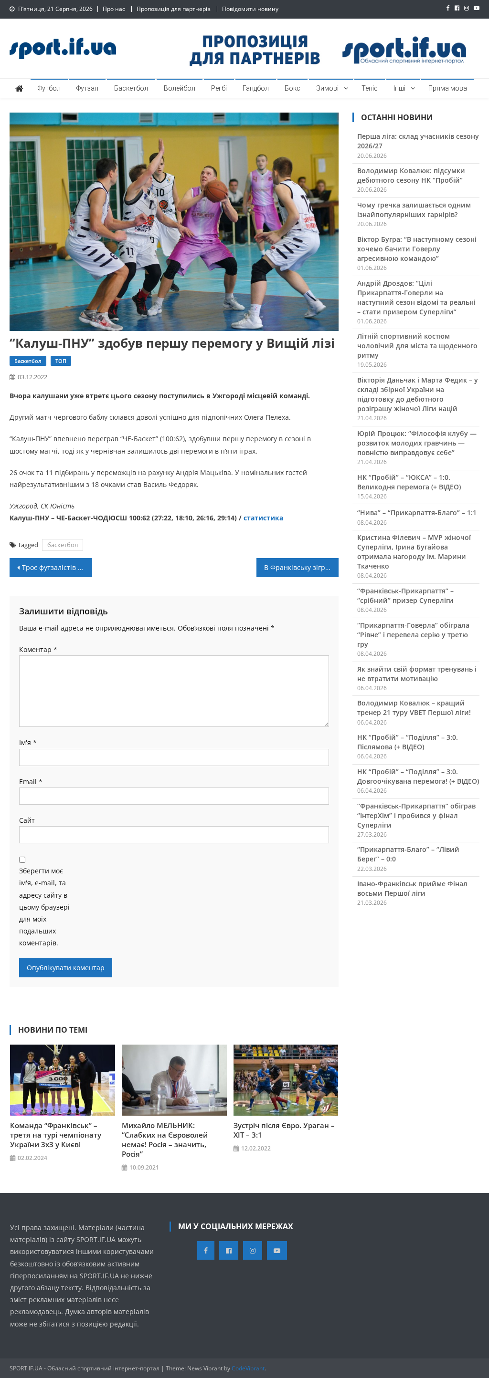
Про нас (114, 9)
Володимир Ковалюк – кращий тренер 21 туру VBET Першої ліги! (414, 707)
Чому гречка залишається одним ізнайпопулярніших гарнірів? (414, 209)
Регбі (219, 88)
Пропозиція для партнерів (174, 9)
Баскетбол (131, 88)
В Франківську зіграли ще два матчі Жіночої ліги (301, 567)
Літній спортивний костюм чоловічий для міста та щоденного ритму (417, 346)
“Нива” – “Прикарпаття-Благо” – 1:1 (417, 512)
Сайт (27, 820)
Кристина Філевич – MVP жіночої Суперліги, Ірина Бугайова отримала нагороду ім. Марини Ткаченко (414, 551)
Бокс (292, 88)
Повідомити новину (250, 9)
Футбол (49, 88)
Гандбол (256, 88)
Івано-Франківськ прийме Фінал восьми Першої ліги (412, 888)
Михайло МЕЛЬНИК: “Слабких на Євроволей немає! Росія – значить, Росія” (165, 1139)
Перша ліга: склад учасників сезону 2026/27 (418, 141)
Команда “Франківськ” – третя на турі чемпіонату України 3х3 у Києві (55, 1134)
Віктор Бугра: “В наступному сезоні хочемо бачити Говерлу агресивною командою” (417, 249)
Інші (399, 88)
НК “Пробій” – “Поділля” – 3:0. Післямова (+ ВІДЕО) (407, 742)
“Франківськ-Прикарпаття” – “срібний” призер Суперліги (405, 595)
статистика (263, 517)
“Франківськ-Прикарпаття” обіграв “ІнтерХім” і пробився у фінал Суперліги (416, 815)
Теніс (369, 88)
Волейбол (179, 88)
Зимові (327, 88)
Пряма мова (447, 88)
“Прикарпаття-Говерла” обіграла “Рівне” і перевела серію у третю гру (413, 635)
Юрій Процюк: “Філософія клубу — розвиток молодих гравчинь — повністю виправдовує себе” (417, 443)
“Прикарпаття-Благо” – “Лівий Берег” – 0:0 (408, 854)
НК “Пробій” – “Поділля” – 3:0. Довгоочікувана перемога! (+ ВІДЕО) (418, 776)
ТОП (60, 360)
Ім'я (28, 742)
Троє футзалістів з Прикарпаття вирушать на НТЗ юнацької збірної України (57, 567)
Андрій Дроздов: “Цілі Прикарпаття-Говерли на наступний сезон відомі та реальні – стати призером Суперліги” (416, 297)
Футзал (87, 88)
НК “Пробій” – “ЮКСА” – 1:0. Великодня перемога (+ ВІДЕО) (409, 482)
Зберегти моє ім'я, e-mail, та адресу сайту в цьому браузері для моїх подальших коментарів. (44, 906)
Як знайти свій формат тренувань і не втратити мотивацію (417, 673)
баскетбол (62, 544)
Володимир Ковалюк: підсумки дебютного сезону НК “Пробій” (411, 175)
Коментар (38, 649)
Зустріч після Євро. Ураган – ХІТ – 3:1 (284, 1130)
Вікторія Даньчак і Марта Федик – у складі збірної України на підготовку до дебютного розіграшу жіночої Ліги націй (417, 394)
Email (31, 781)
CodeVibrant (248, 1368)
